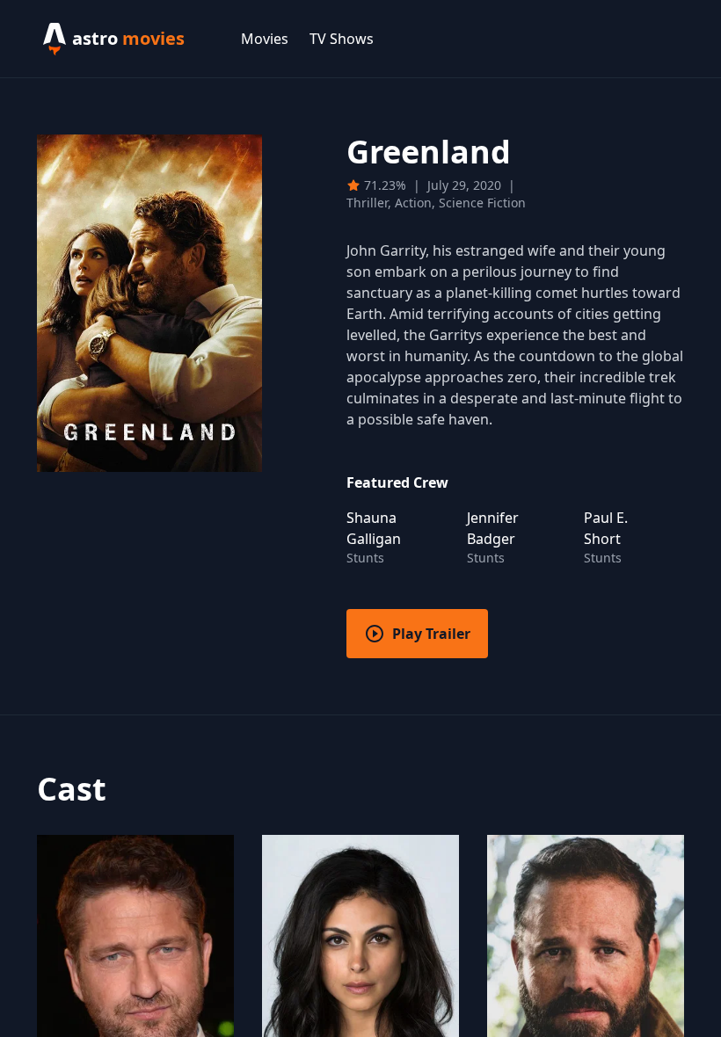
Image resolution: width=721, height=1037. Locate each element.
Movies (264, 38)
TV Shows (342, 38)
